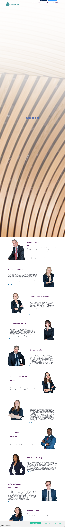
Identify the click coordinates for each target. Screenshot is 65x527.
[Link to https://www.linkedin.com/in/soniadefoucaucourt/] (12, 392)
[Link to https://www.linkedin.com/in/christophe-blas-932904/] (31, 366)
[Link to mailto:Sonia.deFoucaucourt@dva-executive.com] (9, 392)
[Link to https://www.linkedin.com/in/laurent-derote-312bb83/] (31, 261)
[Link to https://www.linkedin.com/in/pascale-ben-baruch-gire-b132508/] (12, 338)
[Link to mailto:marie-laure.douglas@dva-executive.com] (28, 472)
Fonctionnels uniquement (46, 523)
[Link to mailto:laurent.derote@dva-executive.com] (28, 261)
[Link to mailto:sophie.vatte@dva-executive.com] (9, 284)
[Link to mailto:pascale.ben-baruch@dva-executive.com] (9, 338)
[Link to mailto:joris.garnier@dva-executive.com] (9, 448)
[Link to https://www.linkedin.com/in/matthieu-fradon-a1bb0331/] (11, 502)
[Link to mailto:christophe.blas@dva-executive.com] (29, 366)
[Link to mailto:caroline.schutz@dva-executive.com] (29, 314)
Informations (2, 525)
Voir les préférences (58, 523)
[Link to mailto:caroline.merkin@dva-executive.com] (29, 423)
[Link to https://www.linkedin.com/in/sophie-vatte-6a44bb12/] (11, 284)
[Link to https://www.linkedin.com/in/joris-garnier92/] (12, 448)
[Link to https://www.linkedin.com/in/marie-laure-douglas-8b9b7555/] (31, 472)
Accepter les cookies (35, 523)
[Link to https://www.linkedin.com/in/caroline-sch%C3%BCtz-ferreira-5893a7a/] (31, 314)
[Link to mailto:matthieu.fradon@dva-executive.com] (9, 502)
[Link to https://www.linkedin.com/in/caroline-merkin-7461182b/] (31, 423)
